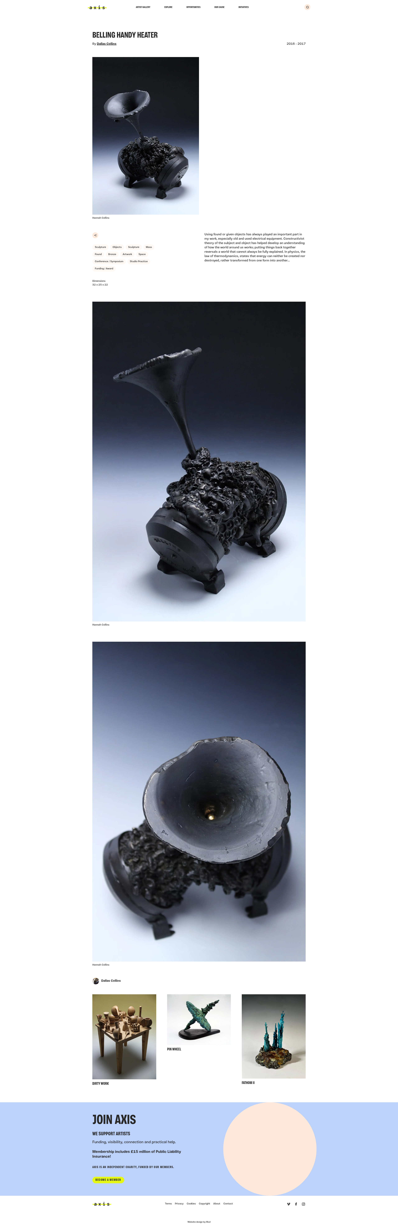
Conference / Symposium (109, 261)
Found (98, 254)
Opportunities (193, 7)
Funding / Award (104, 268)
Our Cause (219, 7)
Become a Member (108, 1180)
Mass (149, 247)
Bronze (112, 254)
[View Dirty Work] (124, 1040)
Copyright (204, 1204)
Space (142, 254)
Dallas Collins (106, 44)
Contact (228, 1204)
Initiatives (243, 7)
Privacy (179, 1204)
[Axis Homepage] (97, 7)
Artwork (127, 254)
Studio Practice (139, 261)
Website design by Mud (199, 1222)
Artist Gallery (143, 7)
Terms (168, 1204)
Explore (168, 7)
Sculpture (100, 247)
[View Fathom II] (274, 1040)
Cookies (191, 1204)
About (216, 1204)
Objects (117, 247)
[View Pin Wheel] (199, 1023)
